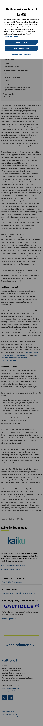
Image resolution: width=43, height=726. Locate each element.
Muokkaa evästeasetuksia (21, 55)
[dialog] (21, 29)
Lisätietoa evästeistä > (11, 36)
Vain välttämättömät (21, 49)
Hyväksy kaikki (21, 42)
